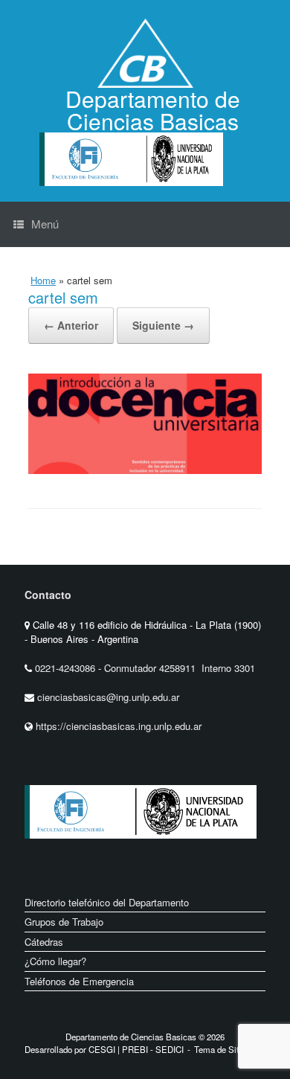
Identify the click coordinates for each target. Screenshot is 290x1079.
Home (43, 280)
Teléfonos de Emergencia (79, 981)
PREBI (135, 1049)
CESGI (102, 1049)
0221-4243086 (66, 668)
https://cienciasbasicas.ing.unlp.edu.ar (119, 726)
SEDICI (169, 1049)
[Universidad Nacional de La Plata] (188, 850)
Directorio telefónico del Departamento (107, 902)
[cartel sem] (145, 469)
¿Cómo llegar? (55, 961)
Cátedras (44, 942)
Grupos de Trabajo (64, 922)
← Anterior (71, 325)
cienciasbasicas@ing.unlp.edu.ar (108, 697)
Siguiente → (163, 325)
